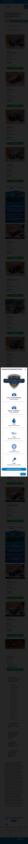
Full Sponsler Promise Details (14, 469)
